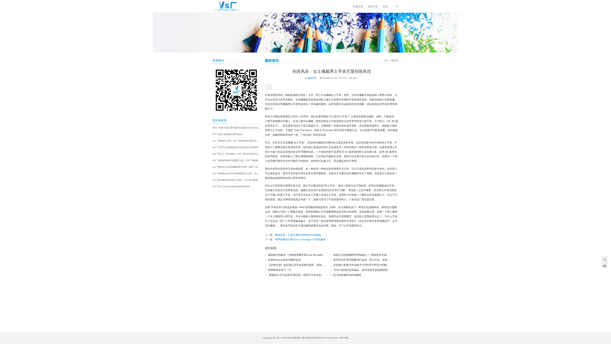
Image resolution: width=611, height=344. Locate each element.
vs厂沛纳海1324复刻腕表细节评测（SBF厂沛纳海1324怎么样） (236, 166)
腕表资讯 (312, 78)
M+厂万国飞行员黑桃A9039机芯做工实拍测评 (235, 147)
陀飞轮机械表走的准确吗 (347, 274)
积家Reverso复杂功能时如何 (284, 259)
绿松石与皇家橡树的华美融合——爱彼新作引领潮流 (361, 254)
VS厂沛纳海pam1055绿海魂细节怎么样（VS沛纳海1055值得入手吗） (236, 173)
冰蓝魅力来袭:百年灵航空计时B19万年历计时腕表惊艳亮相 (361, 264)
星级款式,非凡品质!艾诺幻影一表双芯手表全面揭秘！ (296, 274)
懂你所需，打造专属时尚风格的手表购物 (298, 234)
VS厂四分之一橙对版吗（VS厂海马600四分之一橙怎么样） (236, 153)
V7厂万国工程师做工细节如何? (227, 134)
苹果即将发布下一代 (279, 270)
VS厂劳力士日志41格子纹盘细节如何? (231, 186)
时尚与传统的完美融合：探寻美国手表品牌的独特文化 (361, 270)
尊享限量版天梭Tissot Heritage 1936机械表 (300, 239)
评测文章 (358, 6)
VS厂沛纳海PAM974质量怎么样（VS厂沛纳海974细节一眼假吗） (236, 160)
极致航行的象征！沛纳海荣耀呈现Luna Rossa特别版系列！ (296, 254)
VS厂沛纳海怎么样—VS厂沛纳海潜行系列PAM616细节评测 (236, 140)
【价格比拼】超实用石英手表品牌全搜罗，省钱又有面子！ (296, 264)
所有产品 (373, 6)
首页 (385, 6)
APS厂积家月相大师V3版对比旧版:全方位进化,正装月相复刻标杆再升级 (236, 127)
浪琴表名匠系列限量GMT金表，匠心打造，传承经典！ (361, 259)
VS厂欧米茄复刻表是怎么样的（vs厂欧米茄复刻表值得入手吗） (236, 180)
